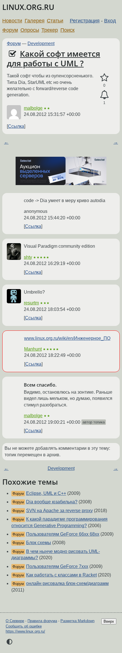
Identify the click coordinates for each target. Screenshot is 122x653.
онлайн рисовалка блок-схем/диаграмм (67, 583)
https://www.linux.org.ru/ (25, 631)
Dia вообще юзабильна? (51, 501)
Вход (110, 21)
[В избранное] (104, 78)
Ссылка (16, 126)
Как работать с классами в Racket (61, 575)
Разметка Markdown (77, 621)
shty (28, 257)
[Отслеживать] (104, 95)
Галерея (35, 21)
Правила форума (42, 621)
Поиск (67, 30)
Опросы (29, 30)
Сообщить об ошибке (24, 626)
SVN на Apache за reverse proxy (59, 510)
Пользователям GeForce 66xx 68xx (62, 534)
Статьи (55, 21)
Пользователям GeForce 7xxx (57, 566)
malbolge (33, 108)
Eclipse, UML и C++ (46, 493)
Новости (12, 21)
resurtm (31, 302)
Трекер (49, 30)
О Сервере (15, 621)
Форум (10, 30)
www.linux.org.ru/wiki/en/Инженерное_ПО (67, 338)
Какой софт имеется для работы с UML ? (53, 58)
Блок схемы (38, 542)
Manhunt (33, 349)
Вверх (109, 621)
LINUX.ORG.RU (28, 7)
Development (41, 43)
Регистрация (85, 21)
